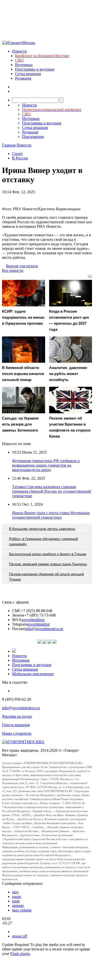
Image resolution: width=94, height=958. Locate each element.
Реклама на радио (17, 716)
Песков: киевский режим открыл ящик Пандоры (48, 564)
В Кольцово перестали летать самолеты (42, 529)
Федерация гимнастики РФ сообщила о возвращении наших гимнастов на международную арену (46, 465)
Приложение (33, 136)
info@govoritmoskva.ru (44, 629)
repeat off (19, 936)
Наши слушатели (16, 733)
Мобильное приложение (33, 674)
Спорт (17, 153)
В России (20, 158)
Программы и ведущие (34, 69)
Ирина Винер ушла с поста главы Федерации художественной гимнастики (51, 515)
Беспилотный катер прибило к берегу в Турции (47, 554)
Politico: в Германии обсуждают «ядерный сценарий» (43, 541)
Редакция (23, 78)
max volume (22, 910)
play (15, 892)
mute (16, 901)
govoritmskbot (33, 620)
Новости (19, 51)
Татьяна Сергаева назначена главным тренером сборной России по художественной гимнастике (51, 491)
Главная (9, 145)
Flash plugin (20, 953)
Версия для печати (22, 266)
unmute (18, 905)
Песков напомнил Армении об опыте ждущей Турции (46, 576)
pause (16, 896)
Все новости (12, 270)
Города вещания (16, 725)
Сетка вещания (28, 74)
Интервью (24, 65)
